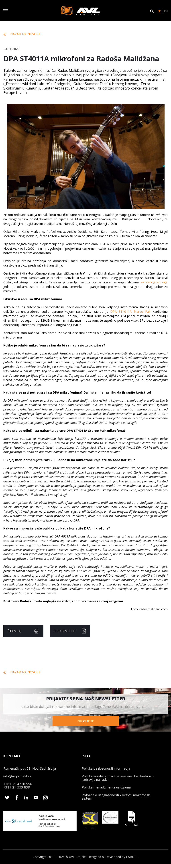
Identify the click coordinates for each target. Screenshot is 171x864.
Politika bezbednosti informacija (106, 768)
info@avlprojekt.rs (17, 776)
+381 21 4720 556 (17, 784)
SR (159, 11)
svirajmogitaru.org (154, 282)
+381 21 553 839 (16, 787)
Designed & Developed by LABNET (113, 857)
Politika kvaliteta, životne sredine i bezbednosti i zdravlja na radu (118, 778)
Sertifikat (131, 824)
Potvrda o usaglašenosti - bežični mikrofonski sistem (116, 796)
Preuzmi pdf (65, 631)
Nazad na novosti (25, 34)
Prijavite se (85, 721)
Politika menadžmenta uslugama (106, 787)
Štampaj (14, 631)
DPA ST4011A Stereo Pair (130, 311)
